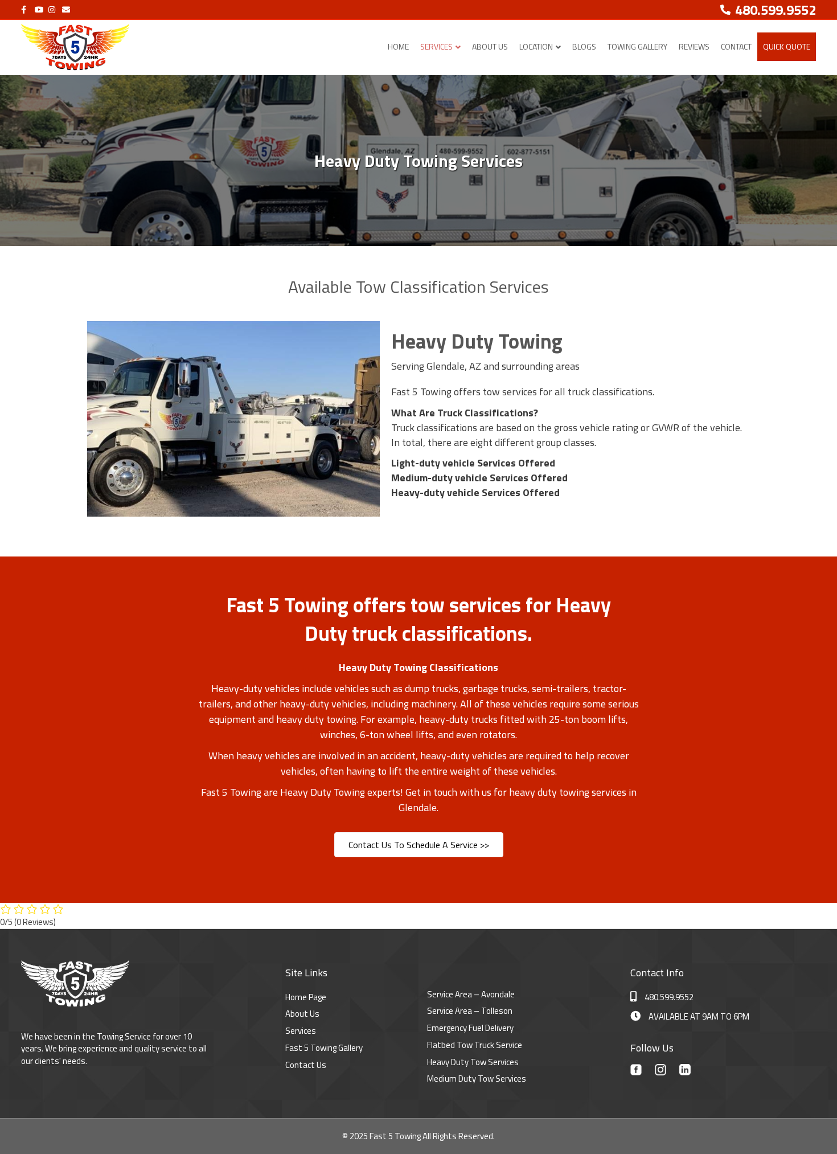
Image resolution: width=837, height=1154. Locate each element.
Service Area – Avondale (471, 994)
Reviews (694, 46)
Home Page (305, 997)
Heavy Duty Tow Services (473, 1062)
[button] (418, 844)
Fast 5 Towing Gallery (324, 1047)
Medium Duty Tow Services (476, 1078)
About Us (490, 46)
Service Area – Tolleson (469, 1010)
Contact (736, 46)
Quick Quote (786, 46)
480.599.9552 (669, 997)
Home (398, 46)
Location (536, 46)
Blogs (584, 46)
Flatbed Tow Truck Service (474, 1044)
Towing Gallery (637, 46)
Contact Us (305, 1064)
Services (436, 46)
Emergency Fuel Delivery (470, 1027)
